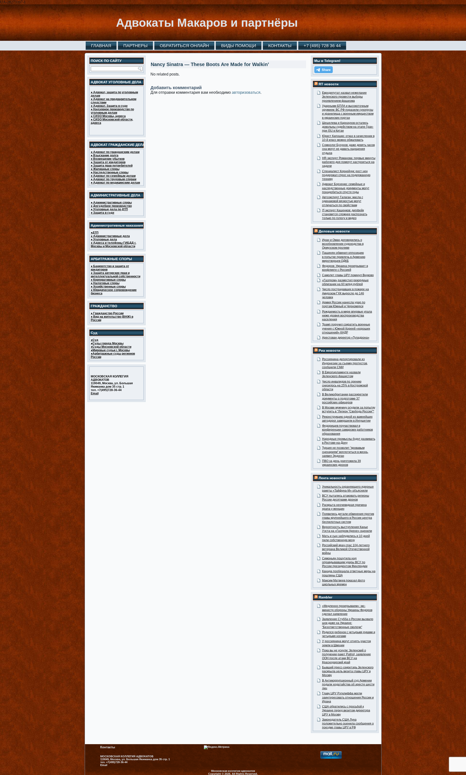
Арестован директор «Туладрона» (345, 337)
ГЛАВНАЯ (101, 45)
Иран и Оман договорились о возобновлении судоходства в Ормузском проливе (343, 244)
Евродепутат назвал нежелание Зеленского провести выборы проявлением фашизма (344, 96)
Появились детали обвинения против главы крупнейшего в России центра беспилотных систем (348, 518)
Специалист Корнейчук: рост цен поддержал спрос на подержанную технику (346, 175)
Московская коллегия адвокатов (233, 770)
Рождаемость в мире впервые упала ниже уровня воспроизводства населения (347, 315)
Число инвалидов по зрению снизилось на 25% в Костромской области (345, 385)
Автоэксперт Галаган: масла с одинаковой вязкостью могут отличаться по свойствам (342, 201)
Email (95, 393)
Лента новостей (332, 478)
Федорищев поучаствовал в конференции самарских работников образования (347, 429)
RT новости (329, 84)
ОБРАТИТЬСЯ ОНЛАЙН (184, 45)
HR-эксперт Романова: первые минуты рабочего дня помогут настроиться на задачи (348, 162)
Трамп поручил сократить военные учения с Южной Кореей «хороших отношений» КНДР (346, 328)
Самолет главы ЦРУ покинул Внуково (348, 275)
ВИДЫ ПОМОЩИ (238, 45)
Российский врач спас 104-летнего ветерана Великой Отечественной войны (346, 549)
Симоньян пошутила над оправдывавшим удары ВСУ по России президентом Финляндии (344, 562)
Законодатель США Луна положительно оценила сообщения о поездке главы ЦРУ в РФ (348, 723)
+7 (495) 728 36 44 (322, 45)
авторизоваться (246, 92)
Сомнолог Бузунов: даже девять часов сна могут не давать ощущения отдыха (348, 149)
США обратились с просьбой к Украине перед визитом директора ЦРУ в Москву (346, 710)
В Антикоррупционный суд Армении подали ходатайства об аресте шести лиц (348, 684)
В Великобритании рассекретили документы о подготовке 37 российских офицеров (345, 398)
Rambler (325, 597)
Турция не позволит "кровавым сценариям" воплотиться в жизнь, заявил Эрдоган (345, 452)
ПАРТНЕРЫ (135, 45)
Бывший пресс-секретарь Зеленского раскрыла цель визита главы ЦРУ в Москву (348, 671)
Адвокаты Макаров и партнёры (207, 22)
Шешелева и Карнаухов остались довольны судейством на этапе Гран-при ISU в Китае (348, 127)
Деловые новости (334, 231)
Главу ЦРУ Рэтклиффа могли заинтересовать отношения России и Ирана (348, 697)
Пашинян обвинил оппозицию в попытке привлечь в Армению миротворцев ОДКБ (343, 257)
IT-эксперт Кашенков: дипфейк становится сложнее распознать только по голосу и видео (344, 214)
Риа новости (329, 350)
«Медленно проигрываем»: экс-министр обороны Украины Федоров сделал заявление (347, 610)
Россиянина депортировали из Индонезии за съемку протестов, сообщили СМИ (345, 363)
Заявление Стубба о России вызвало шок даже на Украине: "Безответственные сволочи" (347, 623)
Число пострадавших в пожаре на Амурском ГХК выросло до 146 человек (345, 293)
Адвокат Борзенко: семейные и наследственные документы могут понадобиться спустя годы (345, 188)
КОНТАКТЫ (279, 45)
